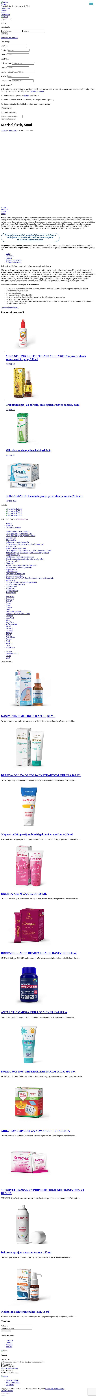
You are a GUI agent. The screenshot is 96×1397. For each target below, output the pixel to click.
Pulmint (8, 639)
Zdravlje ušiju (11, 540)
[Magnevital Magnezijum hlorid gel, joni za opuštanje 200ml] (29, 830)
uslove (26, 95)
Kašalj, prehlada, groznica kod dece (19, 534)
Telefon (4, 76)
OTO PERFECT (12, 654)
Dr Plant (9, 607)
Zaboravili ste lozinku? (9, 38)
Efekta (8, 609)
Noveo (8, 656)
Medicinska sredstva (13, 527)
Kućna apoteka (11, 624)
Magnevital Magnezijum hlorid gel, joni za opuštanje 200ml (37, 834)
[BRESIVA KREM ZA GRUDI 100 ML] (29, 889)
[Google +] (14, 513)
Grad (3, 59)
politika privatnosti (37, 91)
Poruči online (3, 213)
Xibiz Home (10, 647)
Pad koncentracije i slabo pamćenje (18, 567)
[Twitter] (14, 511)
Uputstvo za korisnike (14, 260)
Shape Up (9, 643)
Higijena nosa (11, 538)
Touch (8, 645)
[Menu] (91, 3)
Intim (7, 620)
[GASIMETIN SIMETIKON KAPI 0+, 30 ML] (29, 711)
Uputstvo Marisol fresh (9, 307)
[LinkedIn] (14, 515)
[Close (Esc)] (2, 1393)
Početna (4, 131)
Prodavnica (13, 131)
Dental (8, 605)
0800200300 (5, 15)
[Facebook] (14, 509)
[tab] (50, 254)
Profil (3, 12)
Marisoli (9, 651)
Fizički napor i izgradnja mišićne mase (20, 557)
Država (4, 68)
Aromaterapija (11, 546)
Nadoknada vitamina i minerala (17, 542)
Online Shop (5, 8)
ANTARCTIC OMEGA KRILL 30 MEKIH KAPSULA (34, 1012)
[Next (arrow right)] (4, 1395)
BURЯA (9, 601)
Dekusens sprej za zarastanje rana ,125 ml (26, 1252)
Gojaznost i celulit (12, 561)
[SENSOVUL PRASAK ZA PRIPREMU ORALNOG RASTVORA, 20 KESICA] (29, 1185)
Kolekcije (9, 525)
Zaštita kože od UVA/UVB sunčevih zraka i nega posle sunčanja (30, 578)
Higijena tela (10, 589)
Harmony (9, 616)
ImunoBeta (10, 622)
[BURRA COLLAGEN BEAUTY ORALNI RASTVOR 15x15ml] (29, 948)
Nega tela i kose (11, 572)
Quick (8, 641)
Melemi (8, 626)
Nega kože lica (11, 570)
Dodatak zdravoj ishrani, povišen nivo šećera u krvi (25, 544)
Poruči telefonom (4, 208)
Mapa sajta (10, 1385)
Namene (9, 258)
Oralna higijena (11, 586)
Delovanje (9, 256)
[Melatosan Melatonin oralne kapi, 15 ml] (29, 1307)
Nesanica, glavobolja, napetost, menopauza (21, 565)
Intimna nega (10, 580)
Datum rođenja (6, 81)
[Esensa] (4, 2)
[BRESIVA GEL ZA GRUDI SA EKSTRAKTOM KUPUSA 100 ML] (29, 770)
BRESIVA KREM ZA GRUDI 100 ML (24, 893)
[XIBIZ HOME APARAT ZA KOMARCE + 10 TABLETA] (29, 1126)
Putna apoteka (11, 593)
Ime (3, 46)
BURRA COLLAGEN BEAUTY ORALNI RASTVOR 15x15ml (39, 953)
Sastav (8, 254)
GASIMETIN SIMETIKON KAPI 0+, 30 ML (28, 716)
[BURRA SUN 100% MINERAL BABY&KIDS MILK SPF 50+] (29, 1067)
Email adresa (6, 85)
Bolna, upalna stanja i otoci (16, 548)
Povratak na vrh (7, 1391)
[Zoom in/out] (9, 1393)
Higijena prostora (12, 591)
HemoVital (10, 618)
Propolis (9, 633)
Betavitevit (10, 599)
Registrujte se (6, 108)
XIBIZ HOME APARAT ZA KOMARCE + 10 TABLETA (35, 1130)
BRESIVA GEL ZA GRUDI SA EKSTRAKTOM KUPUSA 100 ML (41, 775)
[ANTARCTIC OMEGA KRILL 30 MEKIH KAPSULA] (29, 1007)
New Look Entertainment (54, 1389)
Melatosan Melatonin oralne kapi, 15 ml (25, 1311)
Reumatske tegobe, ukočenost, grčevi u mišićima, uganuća (27, 553)
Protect (8, 635)
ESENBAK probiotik (14, 612)
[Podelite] (4, 1393)
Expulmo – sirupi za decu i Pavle (18, 614)
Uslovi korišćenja (12, 1380)
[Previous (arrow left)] (2, 1395)
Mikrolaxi (9, 628)
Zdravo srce (10, 563)
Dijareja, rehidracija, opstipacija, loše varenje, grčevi (25, 559)
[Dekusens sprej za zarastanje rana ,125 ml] (29, 1247)
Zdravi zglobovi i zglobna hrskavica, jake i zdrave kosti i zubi (28, 550)
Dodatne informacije (13, 262)
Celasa (8, 603)
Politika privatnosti (12, 1383)
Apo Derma (10, 597)
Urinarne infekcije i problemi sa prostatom (21, 582)
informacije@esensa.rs (9, 1368)
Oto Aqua (9, 631)
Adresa (4, 55)
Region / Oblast (7, 72)
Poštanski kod (6, 63)
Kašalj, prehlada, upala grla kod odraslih (20, 536)
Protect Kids (10, 637)
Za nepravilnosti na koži (14, 576)
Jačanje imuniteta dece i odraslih (17, 531)
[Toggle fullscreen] (6, 1393)
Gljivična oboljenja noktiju (15, 584)
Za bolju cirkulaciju (13, 555)
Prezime (4, 50)
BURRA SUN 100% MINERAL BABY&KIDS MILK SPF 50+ (38, 1071)
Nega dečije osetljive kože (15, 574)
